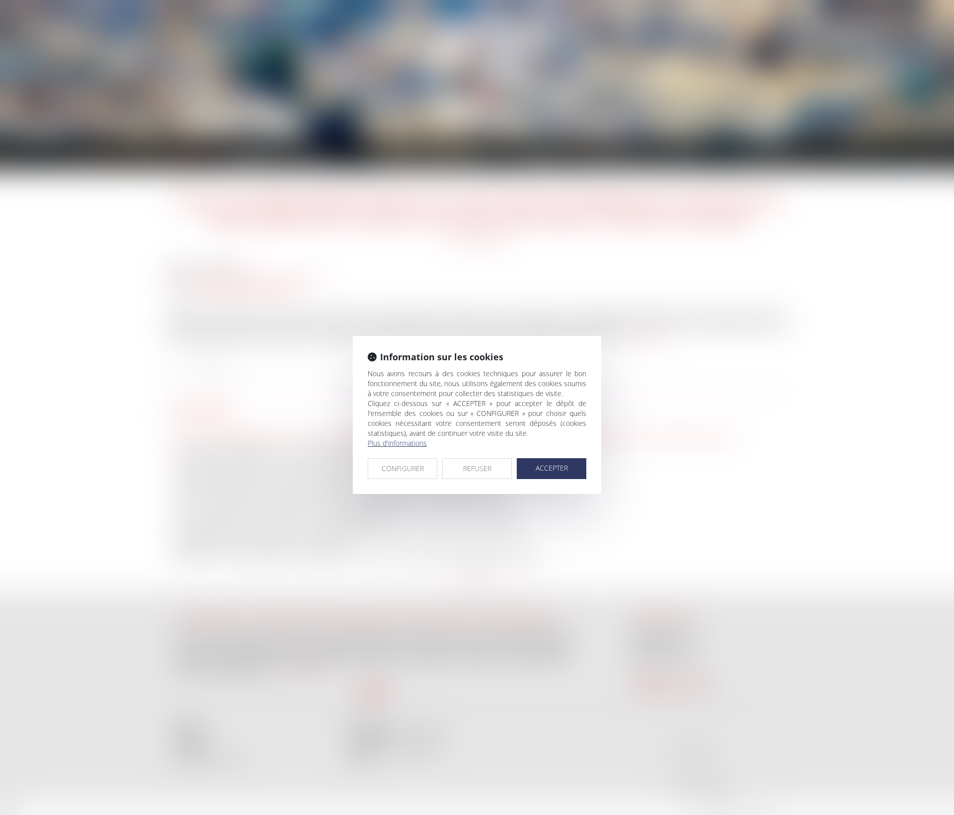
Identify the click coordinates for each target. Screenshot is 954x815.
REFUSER (477, 468)
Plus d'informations (397, 443)
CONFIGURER (403, 468)
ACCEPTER (552, 468)
